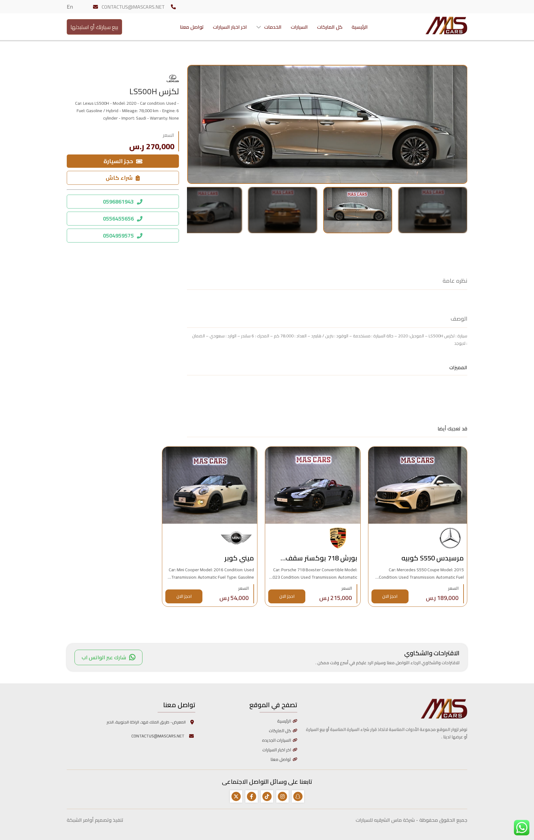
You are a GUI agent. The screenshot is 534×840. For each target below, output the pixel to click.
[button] (432, 210)
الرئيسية (360, 27)
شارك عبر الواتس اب (104, 657)
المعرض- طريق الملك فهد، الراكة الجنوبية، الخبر (146, 722)
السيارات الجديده (276, 740)
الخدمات (273, 27)
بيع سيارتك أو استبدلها (94, 27)
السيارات (299, 27)
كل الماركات (329, 27)
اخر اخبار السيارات (230, 27)
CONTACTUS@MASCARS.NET (133, 6)
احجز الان (389, 596)
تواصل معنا (192, 27)
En (70, 7)
